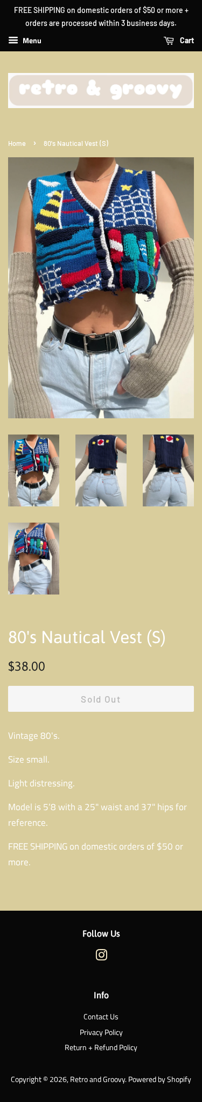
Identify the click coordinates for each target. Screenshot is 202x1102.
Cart (186, 40)
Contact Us (101, 1017)
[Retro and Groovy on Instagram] (101, 957)
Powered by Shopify (159, 1079)
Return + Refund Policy (101, 1047)
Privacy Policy (101, 1032)
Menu (31, 40)
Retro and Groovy (97, 1079)
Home (17, 143)
